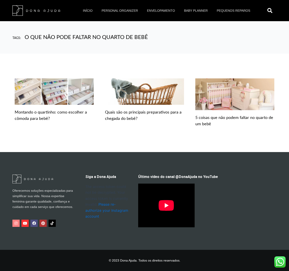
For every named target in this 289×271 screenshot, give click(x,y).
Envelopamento (161, 10)
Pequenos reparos (233, 10)
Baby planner (196, 10)
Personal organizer (120, 10)
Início (88, 10)
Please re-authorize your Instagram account (106, 210)
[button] (270, 11)
